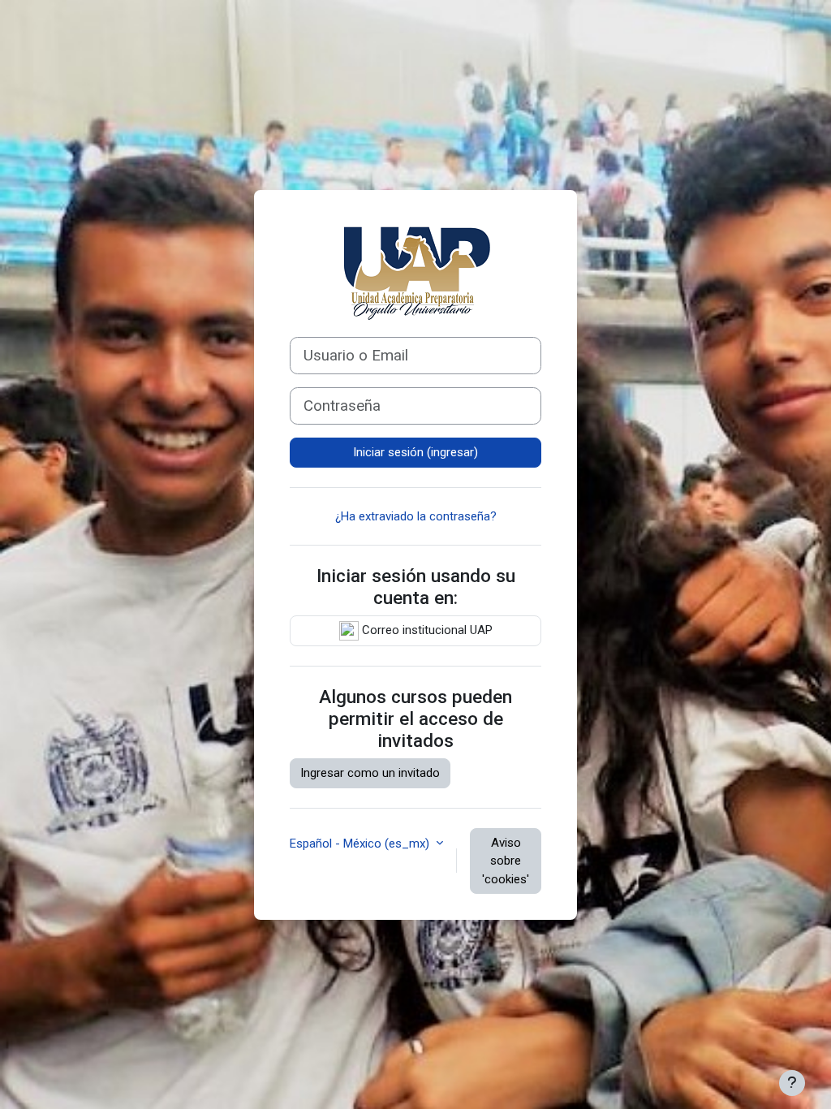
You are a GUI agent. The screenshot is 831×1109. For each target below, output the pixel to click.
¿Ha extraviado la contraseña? (416, 516)
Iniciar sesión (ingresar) (415, 452)
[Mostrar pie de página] (792, 1083)
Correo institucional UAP (426, 630)
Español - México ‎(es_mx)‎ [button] (361, 843)
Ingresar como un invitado (370, 773)
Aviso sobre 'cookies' (505, 861)
